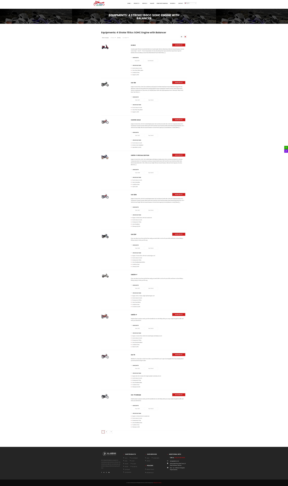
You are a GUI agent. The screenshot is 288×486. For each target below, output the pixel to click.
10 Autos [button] (112, 37)
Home (129, 3)
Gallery (152, 3)
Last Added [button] (125, 37)
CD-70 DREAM (136, 395)
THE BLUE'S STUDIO (157, 483)
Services (144, 3)
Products (136, 3)
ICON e (133, 45)
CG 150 (133, 83)
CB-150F (126, 464)
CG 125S (134, 195)
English (187, 3)
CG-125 (132, 461)
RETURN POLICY (150, 473)
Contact (180, 3)
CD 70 (133, 355)
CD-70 (126, 458)
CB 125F (133, 234)
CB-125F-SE (134, 467)
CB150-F (134, 315)
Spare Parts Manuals (162, 3)
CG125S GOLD (136, 120)
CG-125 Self (127, 469)
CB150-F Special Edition (140, 155)
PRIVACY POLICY (150, 469)
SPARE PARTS (156, 458)
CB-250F (134, 464)
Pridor (126, 461)
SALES (148, 458)
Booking (172, 3)
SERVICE (148, 461)
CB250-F (134, 274)
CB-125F (126, 467)
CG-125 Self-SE (128, 472)
